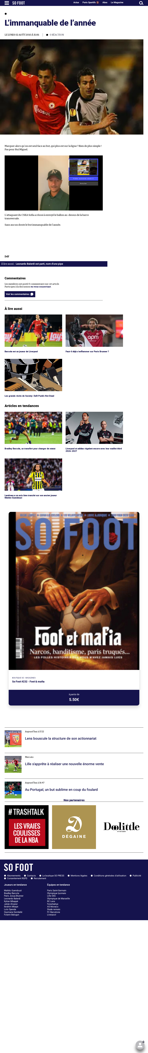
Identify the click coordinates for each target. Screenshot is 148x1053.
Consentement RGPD (17, 878)
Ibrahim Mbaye (11, 906)
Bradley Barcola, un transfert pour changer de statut (31, 413)
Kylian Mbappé (11, 901)
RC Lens (51, 901)
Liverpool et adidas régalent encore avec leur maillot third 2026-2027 (92, 414)
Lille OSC (51, 896)
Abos (104, 2)
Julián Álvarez (10, 904)
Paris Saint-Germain (56, 890)
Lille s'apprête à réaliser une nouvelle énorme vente (31, 754)
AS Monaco (52, 906)
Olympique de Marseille (58, 898)
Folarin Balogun (11, 914)
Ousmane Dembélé (13, 912)
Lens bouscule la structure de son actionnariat (28, 729)
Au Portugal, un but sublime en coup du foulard (28, 780)
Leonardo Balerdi (12, 898)
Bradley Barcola (11, 893)
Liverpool (51, 914)
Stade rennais (53, 909)
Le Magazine (117, 2)
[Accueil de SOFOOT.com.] (41, 3)
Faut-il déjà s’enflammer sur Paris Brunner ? (88, 316)
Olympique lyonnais (56, 893)
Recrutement (40, 878)
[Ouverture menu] (7, 3)
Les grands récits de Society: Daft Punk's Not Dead (30, 360)
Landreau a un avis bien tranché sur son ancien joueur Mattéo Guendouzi (32, 461)
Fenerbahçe (52, 904)
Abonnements (14, 875)
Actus (76, 2)
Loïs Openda (10, 909)
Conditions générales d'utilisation (110, 875)
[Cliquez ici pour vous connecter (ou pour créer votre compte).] (140, 1045)
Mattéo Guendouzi (13, 890)
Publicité (137, 875)
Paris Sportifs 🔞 (91, 2)
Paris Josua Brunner (13, 896)
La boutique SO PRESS (53, 875)
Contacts (31, 875)
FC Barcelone (53, 912)
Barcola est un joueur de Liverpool (22, 316)
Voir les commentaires (17, 294)
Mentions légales (79, 875)
